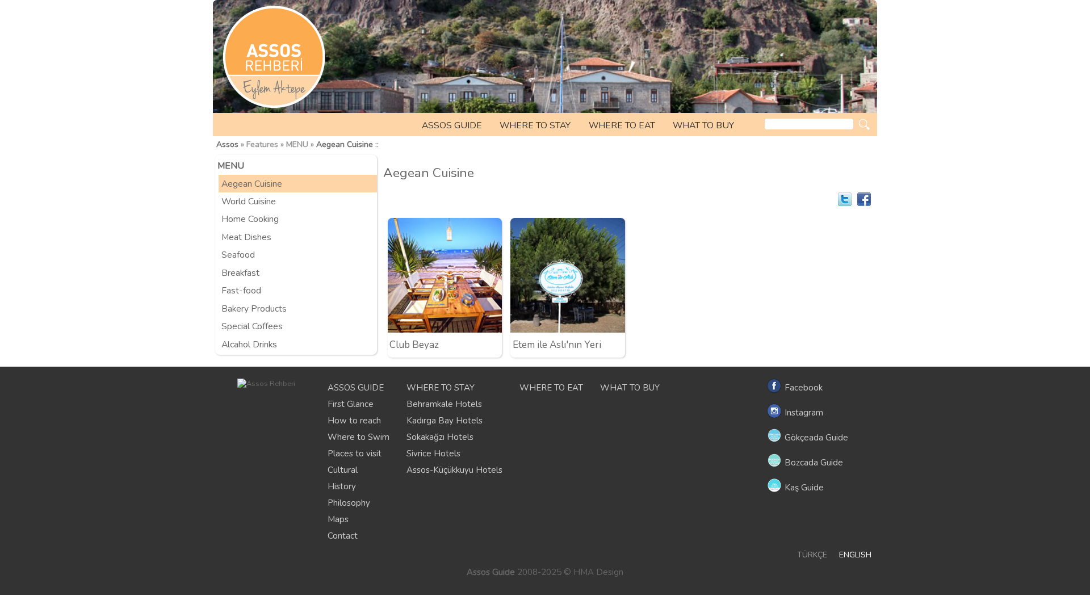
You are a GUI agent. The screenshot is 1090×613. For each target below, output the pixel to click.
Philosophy (349, 503)
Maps (338, 519)
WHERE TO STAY (535, 125)
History (342, 486)
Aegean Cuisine (344, 144)
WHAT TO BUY (703, 125)
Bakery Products (254, 309)
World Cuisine (248, 201)
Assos (227, 144)
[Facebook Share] (864, 199)
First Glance (351, 404)
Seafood (238, 255)
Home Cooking (250, 219)
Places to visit (355, 453)
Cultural (343, 470)
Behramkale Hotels (444, 404)
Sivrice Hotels (433, 453)
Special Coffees (252, 326)
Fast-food (241, 290)
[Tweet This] (845, 199)
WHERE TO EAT (622, 125)
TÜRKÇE (812, 554)
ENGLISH (855, 554)
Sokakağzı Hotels (439, 437)
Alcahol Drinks (249, 344)
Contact (343, 535)
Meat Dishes (246, 237)
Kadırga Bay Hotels (444, 420)
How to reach (354, 420)
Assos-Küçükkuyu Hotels (454, 470)
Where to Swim (358, 437)
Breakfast (240, 273)
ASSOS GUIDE (452, 125)
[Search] (864, 125)
